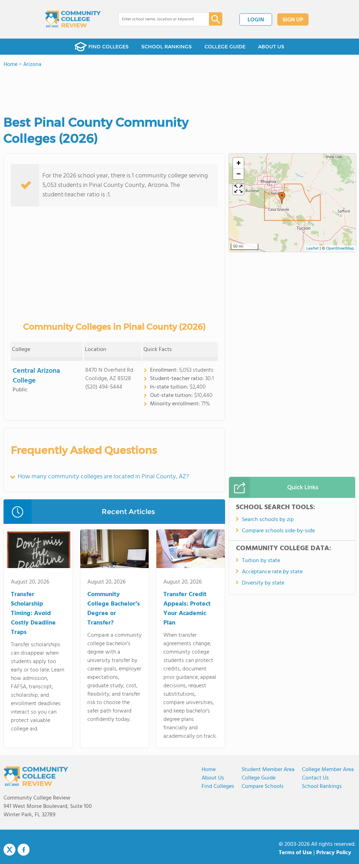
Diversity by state (263, 583)
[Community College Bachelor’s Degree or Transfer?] (114, 550)
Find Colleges (218, 786)
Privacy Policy (333, 852)
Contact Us (315, 778)
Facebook (23, 849)
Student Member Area (268, 769)
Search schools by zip (268, 519)
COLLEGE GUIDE (224, 46)
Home (209, 769)
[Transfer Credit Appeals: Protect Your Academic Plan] (190, 550)
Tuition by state (261, 560)
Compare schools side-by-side (278, 531)
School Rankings (322, 786)
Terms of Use (295, 852)
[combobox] (158, 19)
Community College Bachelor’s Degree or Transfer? (113, 609)
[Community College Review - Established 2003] (73, 19)
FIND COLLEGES (108, 46)
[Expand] (238, 189)
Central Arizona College (36, 376)
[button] (281, 198)
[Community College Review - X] (9, 850)
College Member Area (328, 769)
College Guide (259, 778)
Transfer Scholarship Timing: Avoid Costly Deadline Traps (33, 613)
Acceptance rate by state (272, 572)
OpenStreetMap (340, 248)
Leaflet (312, 248)
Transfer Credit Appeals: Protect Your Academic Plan (187, 609)
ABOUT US (271, 46)
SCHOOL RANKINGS (166, 46)
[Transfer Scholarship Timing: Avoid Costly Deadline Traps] (38, 550)
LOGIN (256, 20)
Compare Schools (263, 786)
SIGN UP (293, 20)
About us (213, 778)
